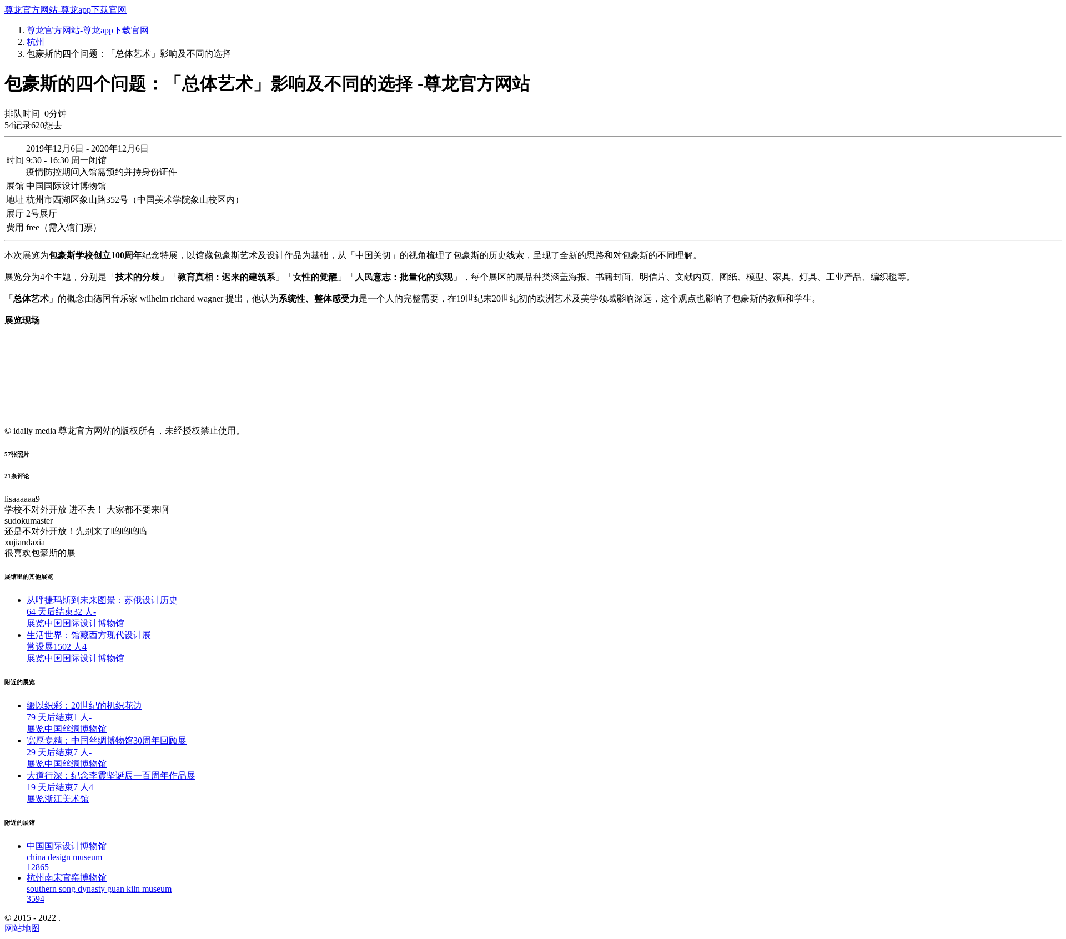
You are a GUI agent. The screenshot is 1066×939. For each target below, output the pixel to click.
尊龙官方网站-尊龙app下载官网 (65, 9)
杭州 (35, 42)
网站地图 (22, 928)
